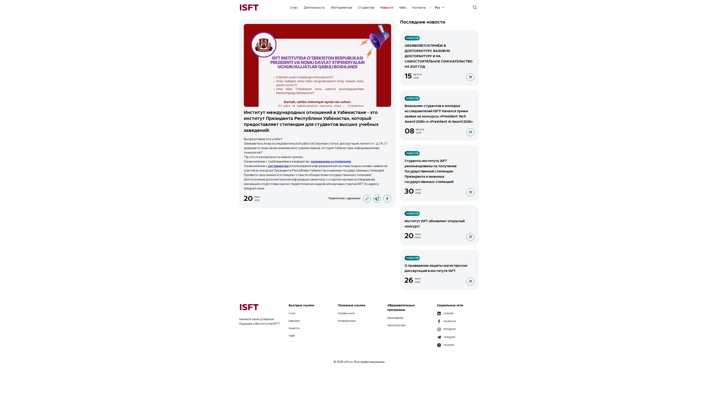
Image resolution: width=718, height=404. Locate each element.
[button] (440, 7)
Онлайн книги (346, 313)
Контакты (419, 7)
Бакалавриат (395, 317)
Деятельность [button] (314, 7)
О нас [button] (294, 7)
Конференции (347, 320)
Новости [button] (386, 7)
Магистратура (396, 325)
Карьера (294, 320)
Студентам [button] (366, 7)
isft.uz (348, 362)
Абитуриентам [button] (341, 7)
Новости (412, 38)
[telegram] (377, 199)
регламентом (278, 166)
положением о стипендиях (331, 161)
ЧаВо (402, 7)
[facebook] (387, 199)
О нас (292, 313)
